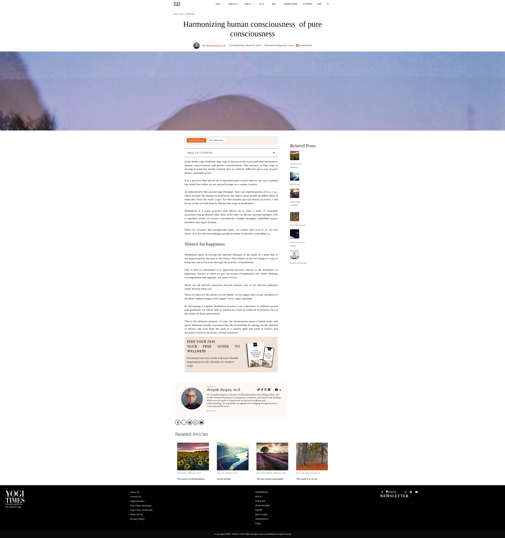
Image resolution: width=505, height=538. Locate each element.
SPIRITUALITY (190, 14)
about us (135, 492)
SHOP (319, 4)
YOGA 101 (220, 473)
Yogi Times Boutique (141, 505)
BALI (274, 4)
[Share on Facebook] (178, 422)
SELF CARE (300, 473)
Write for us (136, 514)
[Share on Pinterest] (190, 422)
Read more (211, 411)
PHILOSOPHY (182, 473)
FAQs (258, 523)
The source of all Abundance (191, 479)
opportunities (137, 501)
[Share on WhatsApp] (196, 422)
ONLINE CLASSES (290, 4)
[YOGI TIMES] (177, 4)
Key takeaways (216, 140)
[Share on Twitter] (184, 422)
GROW (261, 4)
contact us (135, 496)
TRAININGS (261, 492)
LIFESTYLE (232, 4)
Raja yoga (271, 191)
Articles (191, 473)
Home (176, 14)
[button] (327, 4)
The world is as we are (307, 479)
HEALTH (248, 4)
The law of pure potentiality (269, 479)
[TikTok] (391, 492)
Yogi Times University (141, 510)
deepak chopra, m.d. (216, 45)
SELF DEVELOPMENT (264, 473)
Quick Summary (196, 140)
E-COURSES (307, 4)
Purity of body (224, 479)
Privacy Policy (137, 519)
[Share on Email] (201, 422)
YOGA (218, 4)
